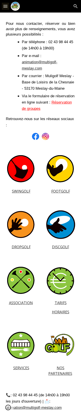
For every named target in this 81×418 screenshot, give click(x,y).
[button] (5, 6)
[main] (40, 75)
